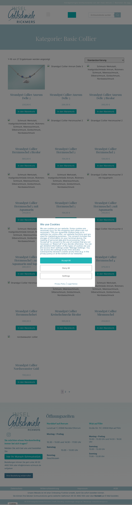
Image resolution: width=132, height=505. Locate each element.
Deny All (66, 268)
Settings (66, 276)
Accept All (66, 260)
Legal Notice (72, 284)
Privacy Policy (60, 284)
